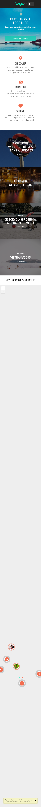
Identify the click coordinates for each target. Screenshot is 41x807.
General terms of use (24, 801)
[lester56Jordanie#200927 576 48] (16, 666)
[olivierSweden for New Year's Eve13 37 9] (11, 647)
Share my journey (20, 39)
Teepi (20, 4)
